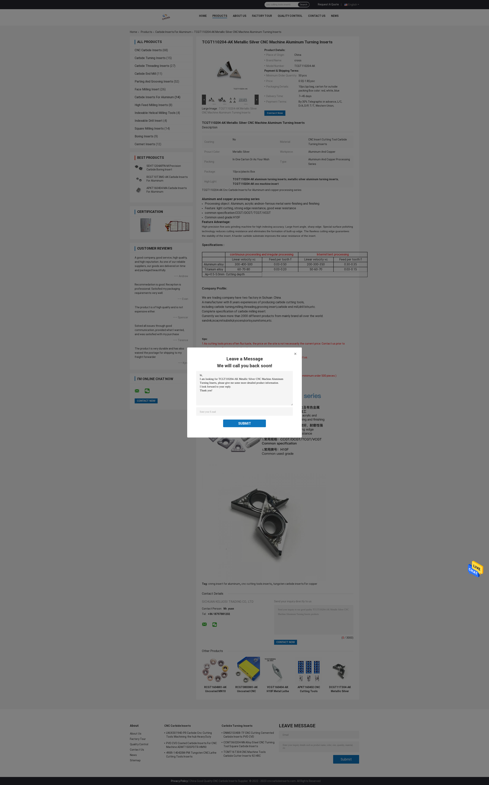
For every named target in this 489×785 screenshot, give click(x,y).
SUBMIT (244, 423)
